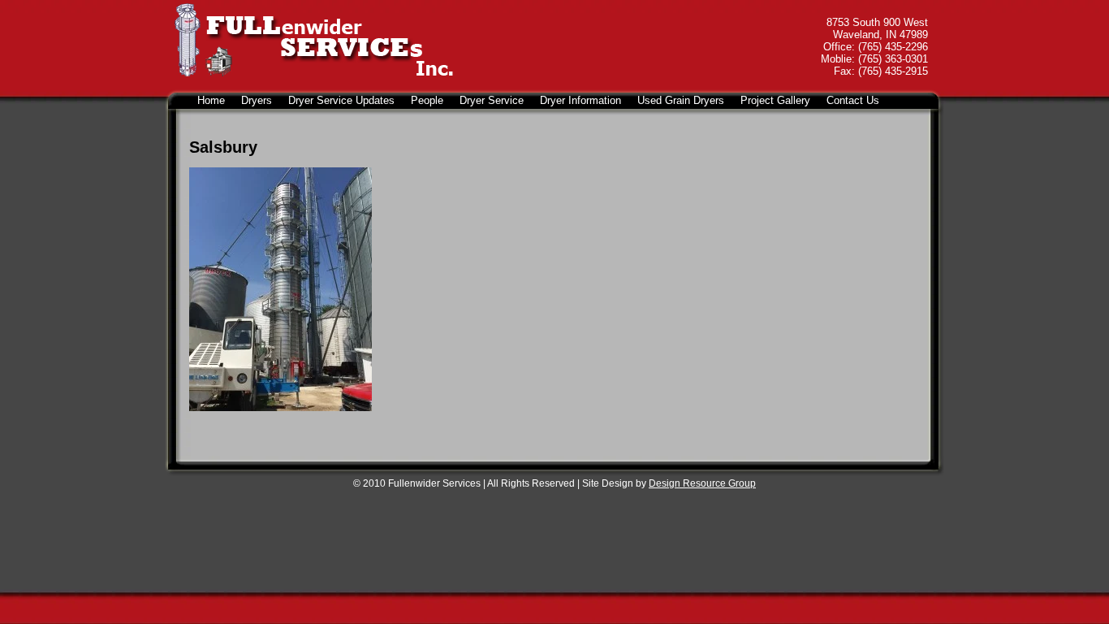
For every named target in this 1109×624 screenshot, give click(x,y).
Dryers (256, 100)
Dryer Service (492, 100)
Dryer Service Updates (341, 100)
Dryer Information (580, 100)
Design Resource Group (702, 483)
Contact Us (852, 100)
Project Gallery (775, 100)
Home (211, 100)
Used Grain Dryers (680, 100)
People (427, 100)
